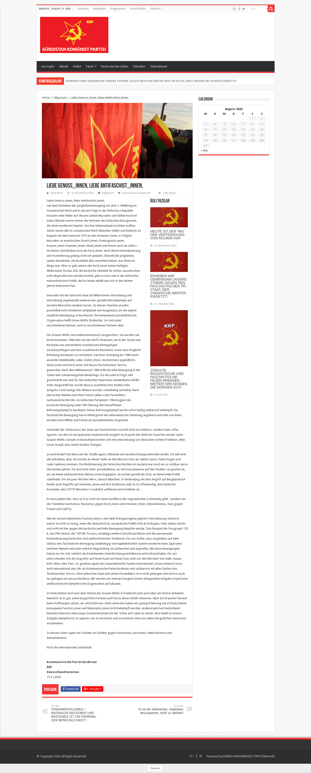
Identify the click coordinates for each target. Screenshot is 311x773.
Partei (90, 66)
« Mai (204, 150)
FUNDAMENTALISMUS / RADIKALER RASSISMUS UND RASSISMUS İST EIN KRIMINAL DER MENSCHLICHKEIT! (73, 713)
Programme (117, 8)
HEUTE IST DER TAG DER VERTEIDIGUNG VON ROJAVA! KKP (167, 234)
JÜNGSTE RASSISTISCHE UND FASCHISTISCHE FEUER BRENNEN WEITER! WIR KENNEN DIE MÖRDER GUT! (168, 378)
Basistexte (99, 8)
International (158, 66)
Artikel (77, 66)
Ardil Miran (57, 193)
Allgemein (60, 97)
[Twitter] (244, 9)
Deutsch (155, 8)
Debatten (139, 66)
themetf (269, 756)
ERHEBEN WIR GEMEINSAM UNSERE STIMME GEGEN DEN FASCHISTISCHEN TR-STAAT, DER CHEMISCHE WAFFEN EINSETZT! (151, 81)
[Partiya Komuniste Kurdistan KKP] (74, 34)
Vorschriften (137, 8)
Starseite (83, 8)
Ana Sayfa (47, 66)
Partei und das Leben (114, 66)
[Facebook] (239, 9)
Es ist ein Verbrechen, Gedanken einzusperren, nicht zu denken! (160, 709)
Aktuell (63, 66)
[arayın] (271, 8)
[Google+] (234, 9)
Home (46, 97)
